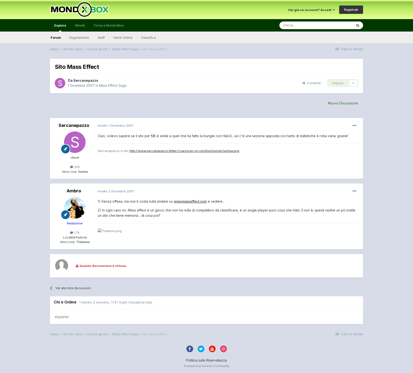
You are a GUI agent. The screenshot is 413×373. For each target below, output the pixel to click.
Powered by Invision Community (206, 366)
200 (76, 167)
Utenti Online (122, 37)
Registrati (351, 9)
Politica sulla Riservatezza (206, 360)
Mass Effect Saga (112, 85)
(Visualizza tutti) (140, 302)
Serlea (82, 171)
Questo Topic (336, 25)
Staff (101, 37)
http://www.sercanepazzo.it (150, 151)
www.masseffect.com (190, 201)
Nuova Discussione (343, 103)
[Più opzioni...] (354, 126)
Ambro (74, 190)
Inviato (116, 125)
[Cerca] (358, 25)
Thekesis (82, 242)
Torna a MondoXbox (108, 25)
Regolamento (79, 37)
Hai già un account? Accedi (310, 10)
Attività (80, 25)
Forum (56, 37)
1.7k (76, 232)
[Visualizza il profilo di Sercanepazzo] (60, 83)
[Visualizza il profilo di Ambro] (75, 208)
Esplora (60, 25)
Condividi (313, 83)
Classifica (148, 37)
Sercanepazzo (85, 80)
